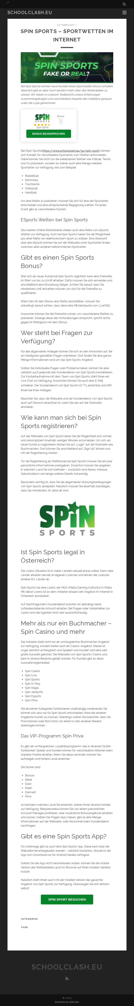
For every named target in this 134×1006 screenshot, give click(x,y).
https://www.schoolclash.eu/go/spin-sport (71, 150)
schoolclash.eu (30, 12)
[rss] (124, 4)
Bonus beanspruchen (48, 133)
